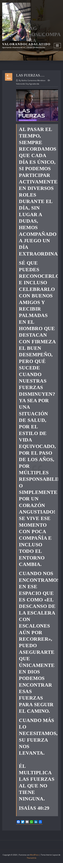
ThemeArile (31, 858)
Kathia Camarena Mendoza (32, 80)
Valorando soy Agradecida (27, 84)
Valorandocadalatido (26, 44)
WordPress (34, 855)
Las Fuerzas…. (30, 75)
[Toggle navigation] (57, 45)
